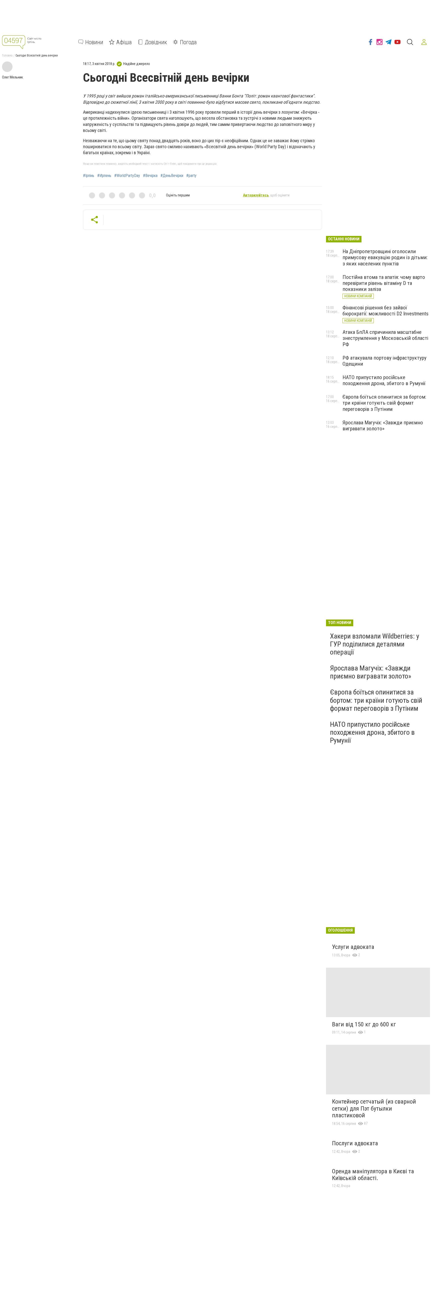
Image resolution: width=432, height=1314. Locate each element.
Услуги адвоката (353, 946)
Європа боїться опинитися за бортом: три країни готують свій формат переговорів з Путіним (384, 403)
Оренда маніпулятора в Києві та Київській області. (373, 1175)
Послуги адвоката (355, 1143)
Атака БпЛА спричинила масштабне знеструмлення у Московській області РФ (385, 338)
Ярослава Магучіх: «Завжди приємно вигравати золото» (382, 426)
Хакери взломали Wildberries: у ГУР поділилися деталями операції (374, 644)
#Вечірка (150, 175)
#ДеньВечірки (171, 175)
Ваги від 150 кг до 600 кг (364, 1024)
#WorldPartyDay (127, 175)
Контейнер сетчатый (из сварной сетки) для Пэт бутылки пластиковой (374, 1108)
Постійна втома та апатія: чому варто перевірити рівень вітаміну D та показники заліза (383, 283)
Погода (188, 41)
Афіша (124, 41)
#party (191, 175)
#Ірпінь (88, 175)
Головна (7, 55)
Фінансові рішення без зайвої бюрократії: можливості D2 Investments (385, 311)
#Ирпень (104, 175)
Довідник (156, 41)
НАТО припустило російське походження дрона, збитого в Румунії (384, 380)
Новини (94, 41)
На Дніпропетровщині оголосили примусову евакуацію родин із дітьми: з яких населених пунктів (385, 257)
